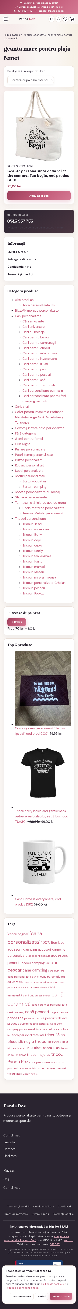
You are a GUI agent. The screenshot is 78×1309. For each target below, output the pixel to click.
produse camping (19, 1024)
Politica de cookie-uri (53, 1284)
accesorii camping (22, 949)
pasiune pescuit (34, 1018)
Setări (42, 1296)
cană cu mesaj (15, 1012)
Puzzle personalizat (29, 460)
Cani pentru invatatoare (40, 358)
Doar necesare (22, 1296)
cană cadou (30, 995)
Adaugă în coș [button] (39, 196)
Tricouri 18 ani (32, 524)
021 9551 (55, 1244)
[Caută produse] (51, 19)
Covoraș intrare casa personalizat (39, 428)
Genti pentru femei (29, 439)
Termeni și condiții (20, 274)
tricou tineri (14, 1073)
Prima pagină (12, 35)
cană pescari (37, 1012)
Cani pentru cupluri (36, 348)
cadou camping (33, 963)
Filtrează (17, 622)
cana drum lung (56, 970)
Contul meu (11, 1135)
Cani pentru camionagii (39, 343)
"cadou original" (18, 934)
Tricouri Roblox (33, 593)
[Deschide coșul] (72, 19)
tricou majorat (38, 1054)
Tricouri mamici (34, 567)
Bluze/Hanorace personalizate (37, 310)
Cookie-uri (64, 1206)
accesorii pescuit (39, 955)
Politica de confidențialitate (22, 1287)
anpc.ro (68, 1240)
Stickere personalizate (31, 497)
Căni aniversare (34, 327)
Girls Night (22, 444)
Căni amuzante (33, 321)
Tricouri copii (32, 540)
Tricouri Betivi (32, 534)
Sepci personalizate (29, 471)
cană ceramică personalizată (49, 1004)
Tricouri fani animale (37, 556)
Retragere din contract (24, 259)
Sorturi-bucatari (34, 481)
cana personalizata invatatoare (41, 982)
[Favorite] (65, 19)
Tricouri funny (32, 561)
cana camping (35, 970)
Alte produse (24, 300)
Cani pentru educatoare (40, 353)
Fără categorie (26, 433)
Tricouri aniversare (36, 529)
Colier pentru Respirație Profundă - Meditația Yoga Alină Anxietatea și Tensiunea (40, 417)
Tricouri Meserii (33, 572)
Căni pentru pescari (37, 374)
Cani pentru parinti (36, 369)
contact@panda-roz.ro (51, 11)
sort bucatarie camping (44, 1024)
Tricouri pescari (34, 588)
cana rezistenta (38, 987)
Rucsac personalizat (29, 465)
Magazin (9, 1170)
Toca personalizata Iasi (39, 305)
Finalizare (10, 1156)
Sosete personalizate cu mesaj (37, 492)
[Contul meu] (58, 19)
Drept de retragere (16, 1214)
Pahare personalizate (30, 449)
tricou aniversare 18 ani (20, 1048)
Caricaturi (22, 406)
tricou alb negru (20, 1041)
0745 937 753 (24, 11)
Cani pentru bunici (36, 337)
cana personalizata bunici (23, 976)
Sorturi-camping (34, 487)
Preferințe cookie (63, 1214)
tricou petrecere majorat (49, 1068)
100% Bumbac (52, 942)
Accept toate (60, 1296)
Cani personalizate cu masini (43, 390)
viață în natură (30, 1074)
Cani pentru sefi (34, 380)
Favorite (9, 1142)
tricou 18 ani (55, 1034)
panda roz (15, 1018)
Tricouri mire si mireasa (39, 577)
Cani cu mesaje (34, 332)
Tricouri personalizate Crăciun (44, 583)
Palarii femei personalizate (34, 455)
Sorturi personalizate (30, 476)
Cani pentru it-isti (35, 364)
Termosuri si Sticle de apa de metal (40, 503)
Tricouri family (33, 551)
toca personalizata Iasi (28, 1035)
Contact (9, 1149)
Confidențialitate (19, 266)
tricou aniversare (51, 1041)
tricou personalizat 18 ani (43, 1062)
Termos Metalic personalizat (43, 513)
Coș (6, 1179)
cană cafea (45, 995)
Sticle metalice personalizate (44, 508)
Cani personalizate (28, 316)
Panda (27, 19)
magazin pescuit (59, 1012)
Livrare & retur (18, 252)
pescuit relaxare (56, 1018)
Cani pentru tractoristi (39, 385)
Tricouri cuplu (32, 545)
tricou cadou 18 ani (47, 1048)
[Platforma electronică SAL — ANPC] (39, 1265)
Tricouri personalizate (30, 518)
